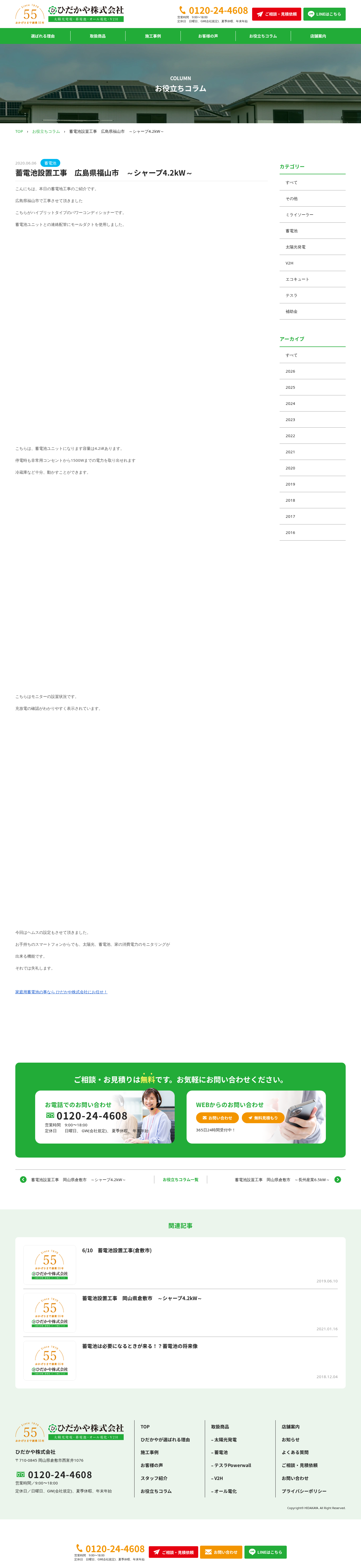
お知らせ (291, 1439)
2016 (290, 532)
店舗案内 (318, 36)
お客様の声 (208, 36)
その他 (292, 198)
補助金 (292, 311)
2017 (290, 516)
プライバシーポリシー (304, 1491)
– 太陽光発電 (224, 1439)
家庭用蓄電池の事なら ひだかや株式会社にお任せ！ (61, 991)
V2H (289, 263)
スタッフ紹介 (154, 1478)
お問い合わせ (220, 1118)
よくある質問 (295, 1452)
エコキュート (297, 279)
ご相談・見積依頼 (300, 1465)
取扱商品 (98, 36)
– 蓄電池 (219, 1452)
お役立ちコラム (263, 36)
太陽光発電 (296, 246)
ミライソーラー (299, 214)
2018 (290, 500)
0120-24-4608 (218, 10)
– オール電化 (224, 1491)
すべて (292, 182)
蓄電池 (50, 163)
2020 (290, 467)
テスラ (292, 295)
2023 (290, 419)
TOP (19, 131)
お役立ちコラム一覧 (180, 1179)
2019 (290, 484)
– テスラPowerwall (231, 1465)
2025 (290, 387)
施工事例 (153, 36)
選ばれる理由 (43, 36)
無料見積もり (266, 1118)
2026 (290, 371)
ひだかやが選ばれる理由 (165, 1439)
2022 (290, 435)
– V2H (217, 1478)
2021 (290, 451)
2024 (290, 403)
